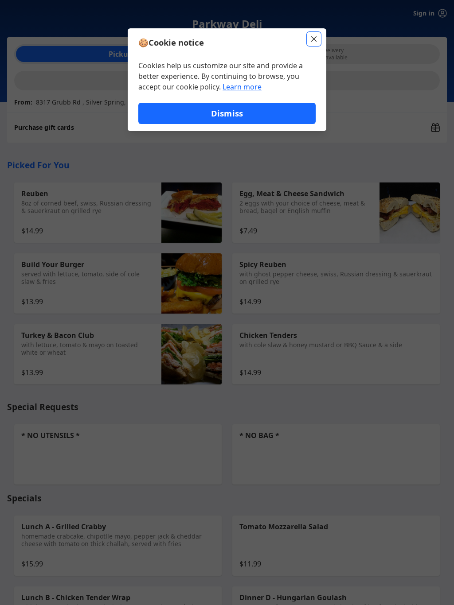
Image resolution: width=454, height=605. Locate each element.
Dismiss (227, 113)
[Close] (314, 39)
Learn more (242, 87)
